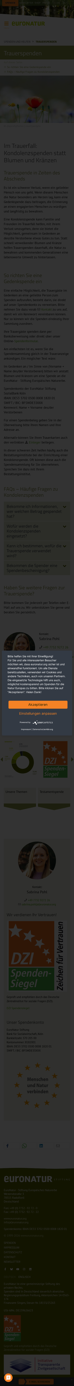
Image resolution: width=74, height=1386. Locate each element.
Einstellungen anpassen (38, 713)
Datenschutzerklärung (43, 729)
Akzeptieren (38, 705)
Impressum (26, 729)
